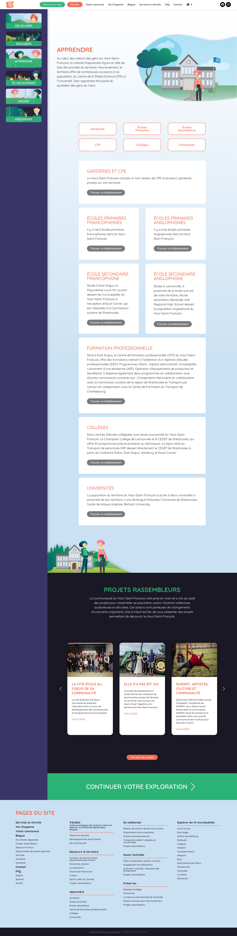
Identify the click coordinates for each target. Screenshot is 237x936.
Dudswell (181, 840)
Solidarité (21, 862)
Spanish (20, 879)
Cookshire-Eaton (185, 851)
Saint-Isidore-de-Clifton (189, 863)
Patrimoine (129, 893)
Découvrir (23, 26)
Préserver (23, 119)
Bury (179, 859)
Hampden (182, 870)
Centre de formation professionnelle (88, 909)
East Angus (183, 832)
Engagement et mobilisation (138, 864)
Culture (73, 875)
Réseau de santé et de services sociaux (143, 828)
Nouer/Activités (133, 854)
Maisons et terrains (79, 835)
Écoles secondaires (79, 905)
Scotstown (182, 878)
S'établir (75, 822)
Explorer (23, 44)
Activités (20, 855)
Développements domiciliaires (85, 839)
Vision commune (95, 4)
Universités (75, 917)
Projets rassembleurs (26, 843)
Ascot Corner (183, 828)
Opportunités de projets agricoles (33, 851)
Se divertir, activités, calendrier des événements (141, 869)
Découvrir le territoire (84, 851)
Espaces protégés (132, 889)
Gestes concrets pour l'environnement (142, 901)
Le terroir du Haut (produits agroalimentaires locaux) (84, 858)
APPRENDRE (24, 61)
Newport (181, 855)
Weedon (181, 847)
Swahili (19, 883)
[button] (60, 688)
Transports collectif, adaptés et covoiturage (139, 841)
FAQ (167, 4)
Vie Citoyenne (115, 4)
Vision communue (27, 831)
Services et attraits (150, 4)
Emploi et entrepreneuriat (136, 836)
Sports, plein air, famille (82, 879)
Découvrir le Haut (24, 847)
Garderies (75, 898)
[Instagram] (228, 4)
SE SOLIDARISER (24, 83)
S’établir (75, 4)
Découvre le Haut (52, 4)
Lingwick (181, 843)
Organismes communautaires (138, 832)
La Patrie (182, 874)
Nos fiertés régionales (27, 839)
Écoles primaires (78, 901)
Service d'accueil (78, 843)
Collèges (74, 913)
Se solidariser (132, 822)
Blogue (131, 4)
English (19, 875)
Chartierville (183, 867)
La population (77, 867)
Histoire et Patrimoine (81, 871)
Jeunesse (20, 859)
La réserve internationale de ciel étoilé (143, 897)
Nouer (23, 101)
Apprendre (77, 891)
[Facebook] (222, 4)
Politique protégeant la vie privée (104, 932)
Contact (178, 4)
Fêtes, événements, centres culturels (141, 860)
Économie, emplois (79, 864)
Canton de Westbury (187, 836)
